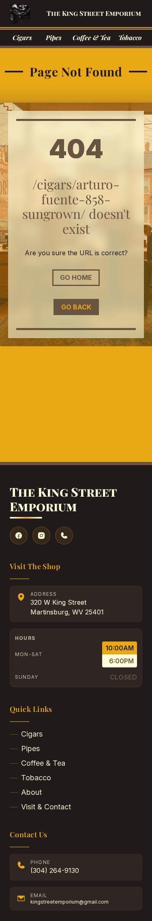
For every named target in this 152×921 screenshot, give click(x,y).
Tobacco (36, 777)
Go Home (76, 277)
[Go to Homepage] (20, 13)
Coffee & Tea (43, 763)
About (31, 792)
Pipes (30, 748)
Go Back (76, 307)
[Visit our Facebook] (19, 535)
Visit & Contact (46, 806)
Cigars (32, 734)
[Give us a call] (64, 535)
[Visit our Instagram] (41, 535)
